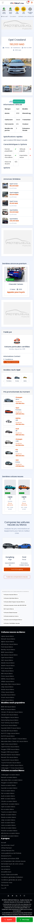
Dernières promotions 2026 (10, 859)
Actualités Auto (6, 872)
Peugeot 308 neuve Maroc (10, 752)
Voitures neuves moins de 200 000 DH (15, 605)
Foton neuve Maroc (7, 676)
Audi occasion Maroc (8, 796)
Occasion (13, 16)
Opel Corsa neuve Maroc (9, 744)
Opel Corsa (13, 184)
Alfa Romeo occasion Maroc (10, 833)
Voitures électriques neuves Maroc (14, 602)
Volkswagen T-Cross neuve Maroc (12, 768)
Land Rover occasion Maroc (10, 804)
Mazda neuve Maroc (8, 663)
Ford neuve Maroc (7, 647)
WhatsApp (25, 920)
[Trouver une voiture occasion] (32, 2)
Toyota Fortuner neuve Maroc (11, 763)
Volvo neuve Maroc (7, 700)
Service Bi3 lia (5, 866)
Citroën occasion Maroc (9, 801)
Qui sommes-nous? (7, 845)
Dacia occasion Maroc (8, 785)
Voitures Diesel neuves (10, 612)
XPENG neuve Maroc (7, 681)
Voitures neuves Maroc (11, 594)
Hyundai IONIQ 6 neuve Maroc (11, 728)
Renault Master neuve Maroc (10, 755)
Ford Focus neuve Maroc (9, 725)
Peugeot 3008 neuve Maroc (10, 749)
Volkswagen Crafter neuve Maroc (12, 765)
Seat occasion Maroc (8, 823)
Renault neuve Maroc (8, 639)
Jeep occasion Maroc (8, 820)
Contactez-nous (6, 882)
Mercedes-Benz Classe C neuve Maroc (14, 739)
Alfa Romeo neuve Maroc (9, 644)
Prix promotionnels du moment (16, 392)
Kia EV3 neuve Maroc (8, 736)
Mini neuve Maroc (7, 673)
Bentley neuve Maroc (8, 650)
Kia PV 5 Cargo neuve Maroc (10, 733)
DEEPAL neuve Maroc (8, 679)
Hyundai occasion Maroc (9, 788)
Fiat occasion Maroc (7, 793)
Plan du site (5, 885)
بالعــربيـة (3, 888)
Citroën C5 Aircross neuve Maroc (12, 712)
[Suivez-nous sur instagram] (24, 896)
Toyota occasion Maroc (9, 812)
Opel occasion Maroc (8, 807)
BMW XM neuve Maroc (8, 707)
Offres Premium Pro (7, 851)
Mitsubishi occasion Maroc (10, 836)
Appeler (9, 920)
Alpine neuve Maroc (7, 642)
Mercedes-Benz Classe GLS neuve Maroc (14, 741)
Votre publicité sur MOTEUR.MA (11, 853)
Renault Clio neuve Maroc (9, 757)
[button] (4, 67)
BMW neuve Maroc (7, 652)
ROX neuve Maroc (7, 668)
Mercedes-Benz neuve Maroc (11, 684)
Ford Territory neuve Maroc (10, 723)
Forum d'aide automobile (9, 874)
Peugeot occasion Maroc (9, 783)
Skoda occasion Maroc (8, 817)
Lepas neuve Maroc (7, 636)
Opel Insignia (14, 192)
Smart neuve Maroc (7, 697)
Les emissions (5, 869)
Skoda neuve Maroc (7, 689)
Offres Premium (6, 848)
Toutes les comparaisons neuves (17, 577)
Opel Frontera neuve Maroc (10, 747)
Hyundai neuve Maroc (8, 695)
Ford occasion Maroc (8, 791)
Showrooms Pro (6, 856)
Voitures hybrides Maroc (11, 598)
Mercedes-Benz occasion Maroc (11, 780)
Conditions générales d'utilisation (12, 877)
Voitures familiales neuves (12, 623)
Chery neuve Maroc (7, 692)
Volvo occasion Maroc (8, 825)
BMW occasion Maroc (8, 799)
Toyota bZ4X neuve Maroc (10, 760)
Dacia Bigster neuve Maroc (10, 717)
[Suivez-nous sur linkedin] (16, 896)
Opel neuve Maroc (7, 658)
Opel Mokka (14, 210)
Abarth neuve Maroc (8, 665)
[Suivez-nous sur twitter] (12, 896)
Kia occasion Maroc (7, 809)
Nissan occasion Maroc (8, 815)
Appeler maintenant (12, 362)
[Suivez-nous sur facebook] (20, 896)
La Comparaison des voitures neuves (13, 861)
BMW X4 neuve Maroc (8, 709)
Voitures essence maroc (11, 616)
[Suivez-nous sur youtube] (8, 896)
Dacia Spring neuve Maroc (9, 720)
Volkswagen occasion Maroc (10, 775)
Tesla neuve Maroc (7, 671)
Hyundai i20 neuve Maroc (9, 731)
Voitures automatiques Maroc (13, 619)
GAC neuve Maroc (7, 660)
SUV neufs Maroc (9, 609)
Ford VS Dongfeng (17, 569)
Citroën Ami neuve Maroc (9, 715)
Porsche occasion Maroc (9, 831)
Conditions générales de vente (11, 880)
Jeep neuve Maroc (7, 687)
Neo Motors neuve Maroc (9, 655)
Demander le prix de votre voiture (12, 864)
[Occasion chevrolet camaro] (15, 274)
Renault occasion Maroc (9, 777)
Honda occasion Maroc (8, 828)
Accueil (5, 16)
